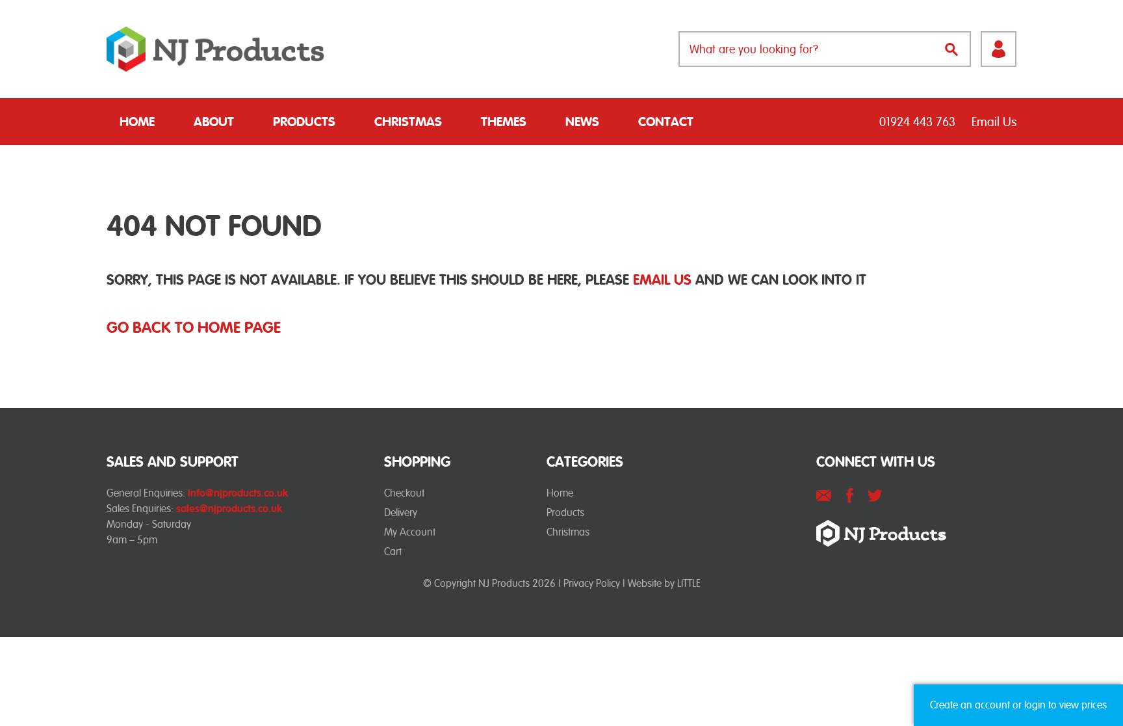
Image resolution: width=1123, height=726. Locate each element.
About (214, 121)
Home (137, 121)
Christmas (408, 121)
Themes (503, 121)
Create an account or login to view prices (1018, 705)
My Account (409, 532)
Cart (393, 551)
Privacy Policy (591, 583)
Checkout (404, 493)
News (582, 121)
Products (304, 121)
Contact (665, 121)
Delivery (400, 512)
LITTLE (689, 583)
